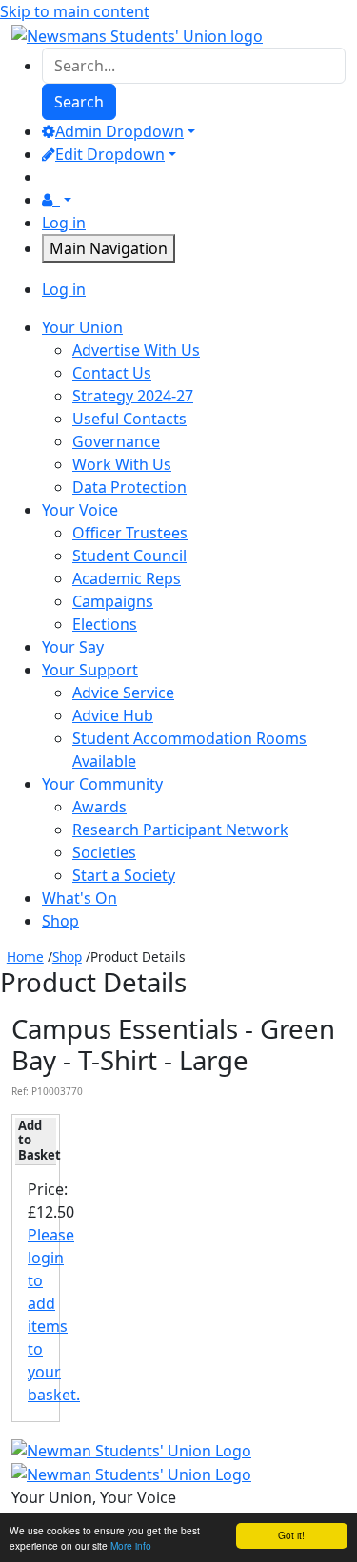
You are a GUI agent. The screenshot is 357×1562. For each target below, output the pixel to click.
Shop (67, 956)
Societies (104, 852)
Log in (64, 222)
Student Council (129, 555)
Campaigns (112, 601)
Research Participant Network (180, 829)
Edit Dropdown (110, 154)
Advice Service (123, 692)
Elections (104, 624)
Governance (116, 441)
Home (25, 956)
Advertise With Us (136, 350)
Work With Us (121, 464)
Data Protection (129, 487)
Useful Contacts (129, 418)
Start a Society (123, 875)
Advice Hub (112, 715)
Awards (99, 806)
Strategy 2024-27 (132, 395)
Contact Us (111, 372)
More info (130, 1545)
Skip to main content (74, 11)
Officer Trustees (130, 532)
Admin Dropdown (119, 131)
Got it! (291, 1535)
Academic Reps (126, 578)
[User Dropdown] (56, 199)
